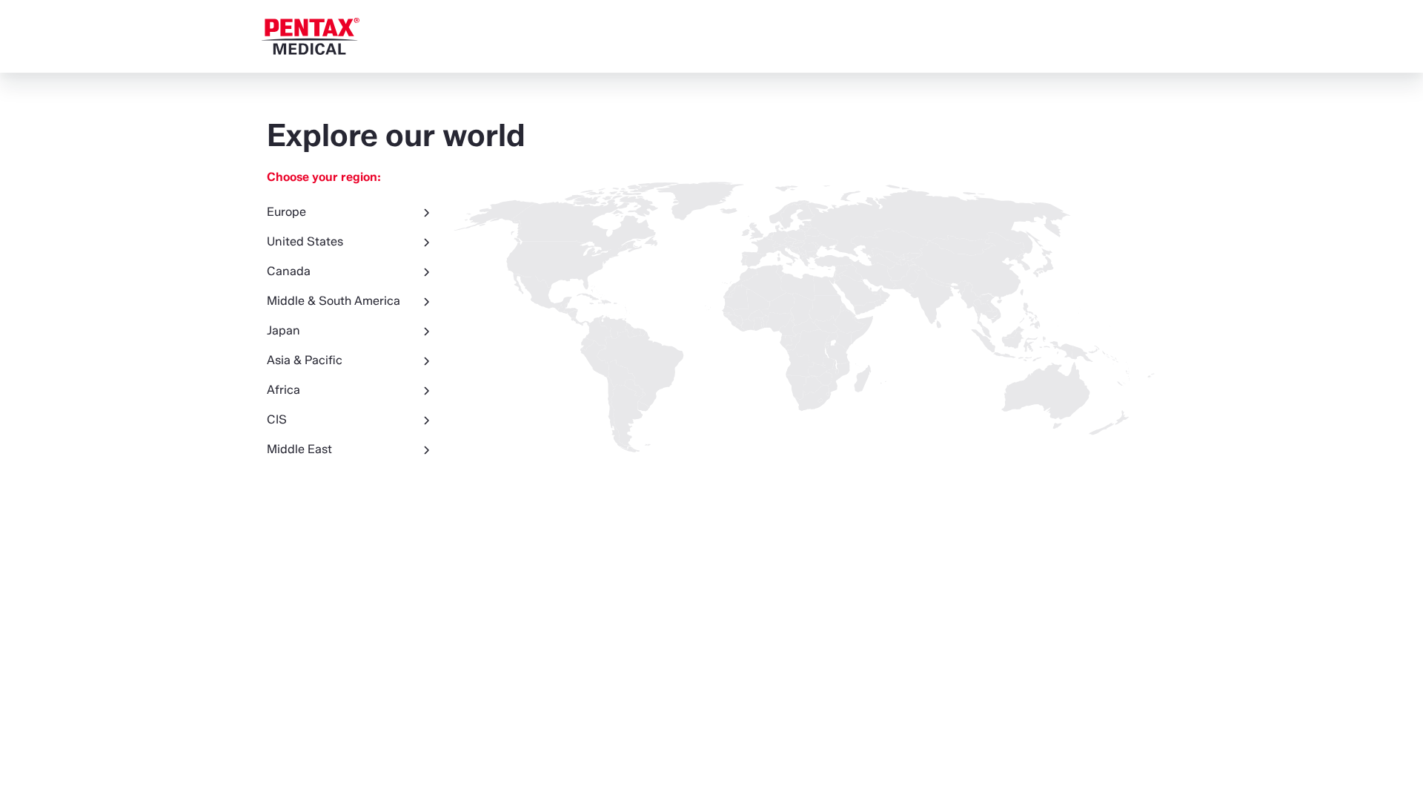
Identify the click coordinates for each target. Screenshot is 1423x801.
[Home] (310, 36)
